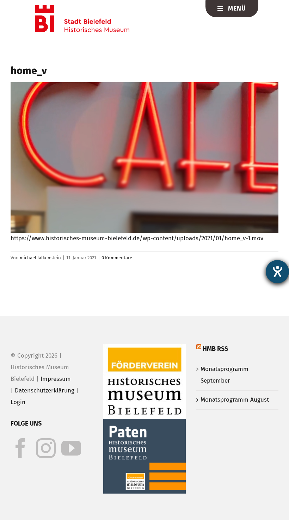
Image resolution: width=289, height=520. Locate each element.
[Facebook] (20, 448)
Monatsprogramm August (235, 399)
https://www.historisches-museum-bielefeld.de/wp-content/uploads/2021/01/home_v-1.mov (137, 238)
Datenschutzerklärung (44, 390)
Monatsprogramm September (224, 374)
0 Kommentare (117, 257)
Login (18, 402)
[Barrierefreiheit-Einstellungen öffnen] (277, 271)
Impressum (56, 379)
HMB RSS (215, 349)
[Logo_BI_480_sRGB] (82, 8)
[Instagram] (46, 448)
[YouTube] (71, 448)
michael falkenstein (40, 257)
